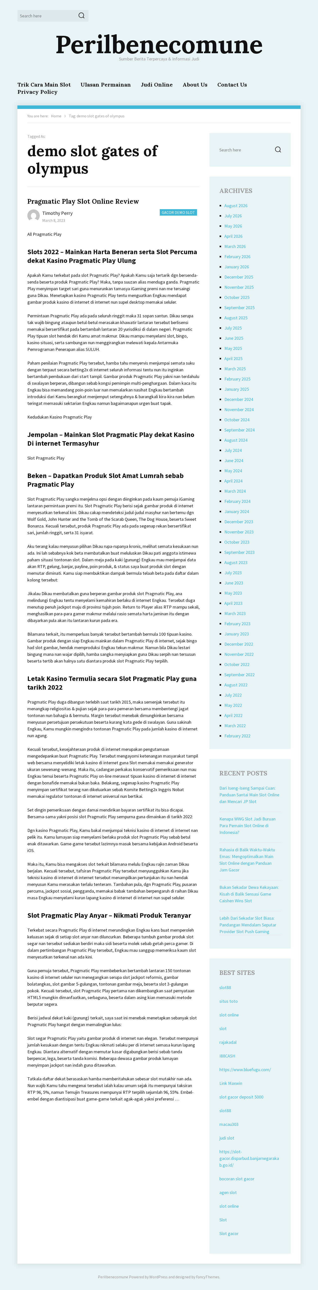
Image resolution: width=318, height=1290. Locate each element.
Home (56, 115)
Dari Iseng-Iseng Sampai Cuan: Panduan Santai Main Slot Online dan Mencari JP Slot (249, 794)
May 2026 (233, 226)
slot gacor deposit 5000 (241, 1097)
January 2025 (236, 389)
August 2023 (235, 562)
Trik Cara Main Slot (44, 84)
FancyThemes (207, 1276)
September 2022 (239, 674)
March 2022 (235, 725)
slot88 (225, 987)
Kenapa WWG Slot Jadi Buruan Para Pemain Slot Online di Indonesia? (247, 825)
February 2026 (237, 256)
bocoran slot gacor (236, 1179)
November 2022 (239, 654)
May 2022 (233, 705)
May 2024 (233, 471)
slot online (229, 1015)
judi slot (226, 1138)
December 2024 (238, 399)
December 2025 (238, 277)
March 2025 (235, 369)
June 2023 (233, 583)
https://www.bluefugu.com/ (245, 1069)
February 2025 (237, 379)
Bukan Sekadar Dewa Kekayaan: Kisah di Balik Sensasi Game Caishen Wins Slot (249, 894)
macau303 (228, 1124)
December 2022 (238, 644)
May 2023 (233, 593)
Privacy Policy (37, 91)
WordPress (158, 1276)
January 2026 (236, 267)
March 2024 (235, 491)
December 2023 (238, 522)
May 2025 (233, 348)
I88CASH (227, 1056)
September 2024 (239, 430)
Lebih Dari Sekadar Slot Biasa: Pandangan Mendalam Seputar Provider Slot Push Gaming (247, 924)
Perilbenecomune (159, 44)
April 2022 (233, 715)
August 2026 (235, 205)
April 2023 (233, 603)
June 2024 (233, 460)
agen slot (228, 1192)
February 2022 (237, 736)
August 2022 (235, 685)
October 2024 (236, 420)
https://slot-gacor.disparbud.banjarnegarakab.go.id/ (249, 1158)
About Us (195, 84)
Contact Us (232, 84)
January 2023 (236, 634)
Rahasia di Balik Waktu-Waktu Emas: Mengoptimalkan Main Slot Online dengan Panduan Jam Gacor (247, 860)
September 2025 (239, 307)
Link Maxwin (230, 1083)
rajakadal (228, 1042)
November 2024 (239, 409)
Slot (223, 1220)
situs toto (228, 1001)
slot (223, 1028)
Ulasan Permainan (105, 84)
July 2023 (233, 572)
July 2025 (233, 328)
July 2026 (233, 216)
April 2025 (233, 358)
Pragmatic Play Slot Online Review (83, 201)
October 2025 (236, 297)
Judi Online (157, 84)
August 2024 (235, 440)
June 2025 (233, 338)
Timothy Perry (57, 213)
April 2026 (233, 236)
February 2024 (237, 501)
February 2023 (237, 623)
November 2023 (239, 532)
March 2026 (235, 246)
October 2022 (236, 664)
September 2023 (239, 552)
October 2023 (236, 542)
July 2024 (233, 450)
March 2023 (235, 613)
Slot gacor (228, 1233)
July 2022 (233, 695)
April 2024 (233, 481)
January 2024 (236, 511)
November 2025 (239, 287)
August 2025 (235, 318)
